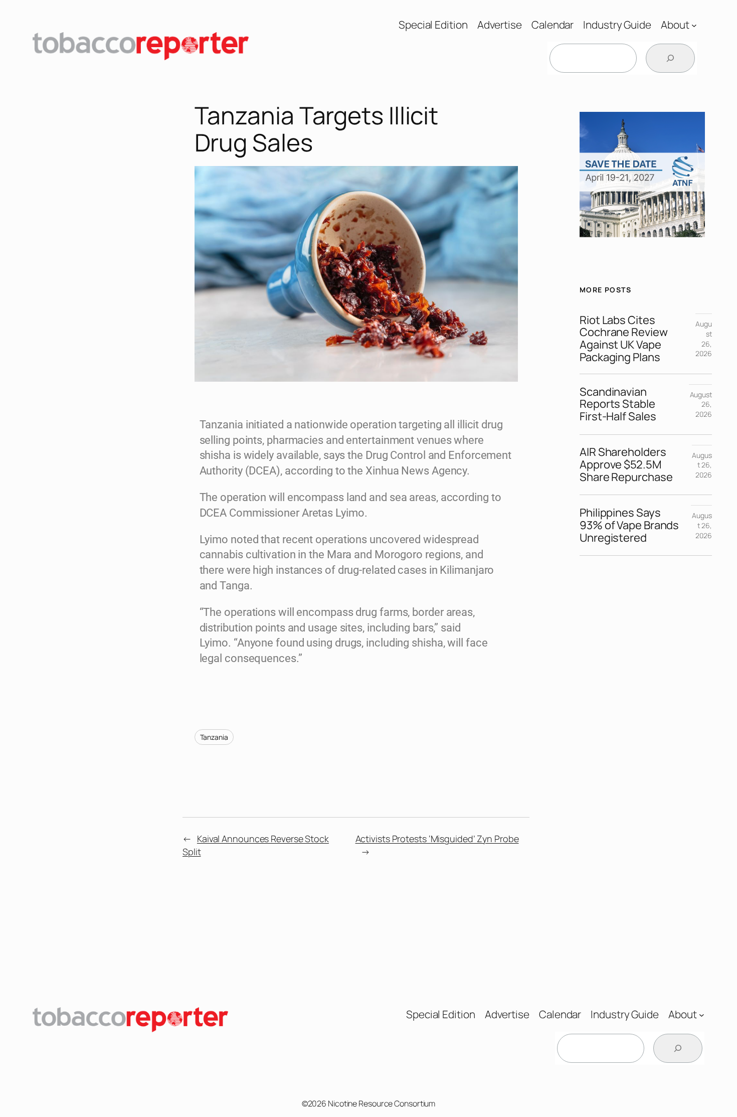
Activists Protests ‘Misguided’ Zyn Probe (437, 839)
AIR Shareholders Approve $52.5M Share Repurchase (626, 464)
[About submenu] (694, 25)
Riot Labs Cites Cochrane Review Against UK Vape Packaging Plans (624, 339)
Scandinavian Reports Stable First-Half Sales (618, 404)
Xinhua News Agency (416, 470)
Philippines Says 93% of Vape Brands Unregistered (629, 525)
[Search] (670, 58)
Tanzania (214, 737)
